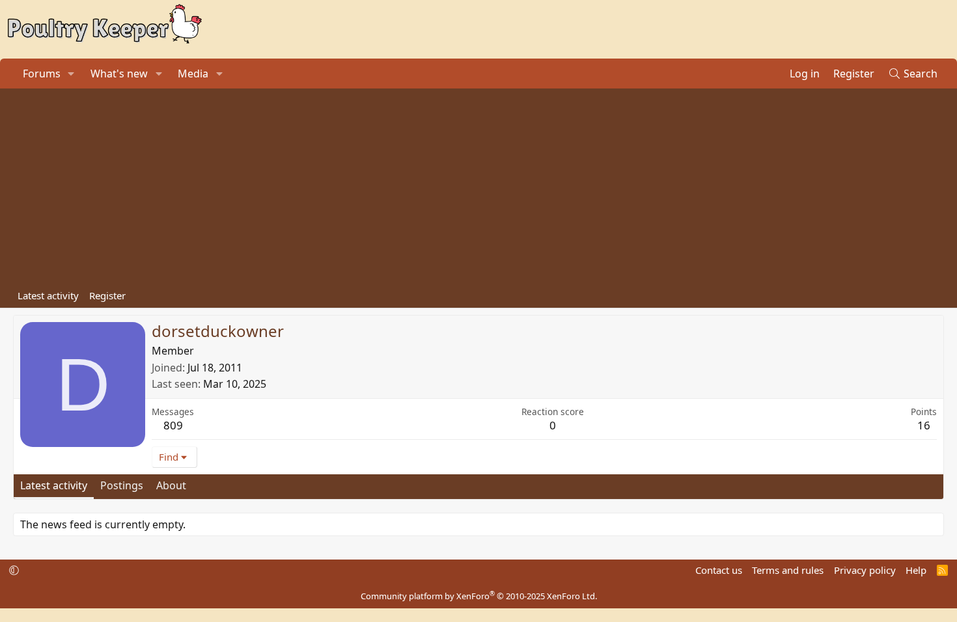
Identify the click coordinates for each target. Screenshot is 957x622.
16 (923, 425)
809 (173, 425)
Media (193, 73)
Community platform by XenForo (479, 596)
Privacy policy (865, 569)
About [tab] (171, 485)
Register (107, 295)
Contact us (718, 569)
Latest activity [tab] (53, 485)
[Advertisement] (478, 186)
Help (916, 569)
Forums (42, 73)
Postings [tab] (121, 485)
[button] (71, 73)
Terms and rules (788, 569)
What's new (119, 73)
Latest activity (48, 295)
